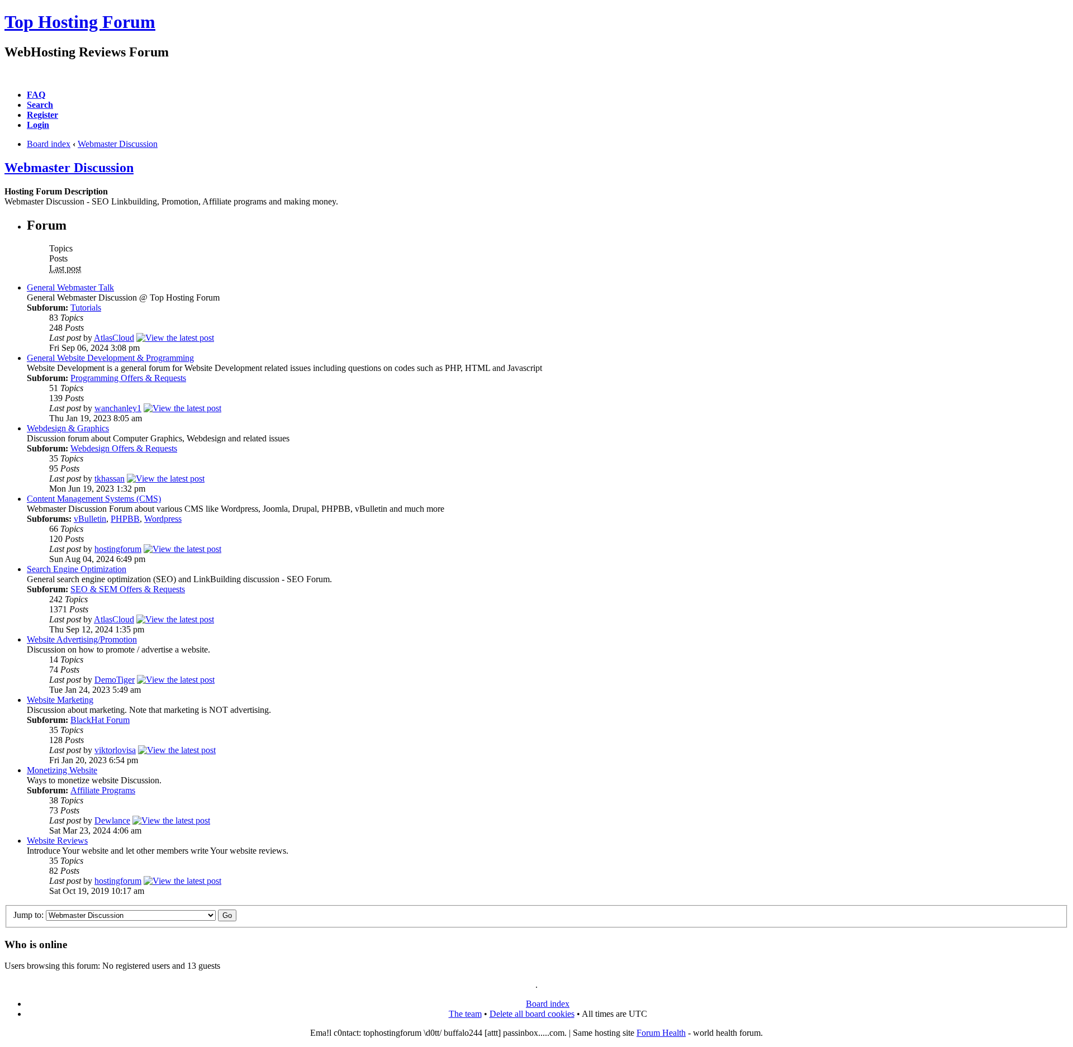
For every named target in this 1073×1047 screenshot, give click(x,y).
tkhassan (109, 478)
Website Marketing (60, 700)
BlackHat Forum (100, 720)
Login (38, 125)
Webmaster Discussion (118, 144)
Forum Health (661, 1033)
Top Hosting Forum (79, 22)
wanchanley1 (117, 408)
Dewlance (112, 820)
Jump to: (28, 915)
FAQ (36, 94)
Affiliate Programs (102, 790)
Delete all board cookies (532, 1014)
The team (465, 1014)
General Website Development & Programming (110, 358)
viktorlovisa (115, 750)
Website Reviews (57, 840)
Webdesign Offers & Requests (123, 448)
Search (40, 105)
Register (42, 115)
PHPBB (125, 519)
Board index (48, 144)
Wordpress (163, 519)
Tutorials (85, 307)
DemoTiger (114, 679)
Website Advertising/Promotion (82, 639)
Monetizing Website (62, 770)
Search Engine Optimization (76, 569)
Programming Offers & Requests (128, 378)
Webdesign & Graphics (68, 428)
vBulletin (90, 519)
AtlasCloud (114, 337)
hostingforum (117, 549)
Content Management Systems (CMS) (94, 498)
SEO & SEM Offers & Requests (127, 589)
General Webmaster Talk (70, 287)
